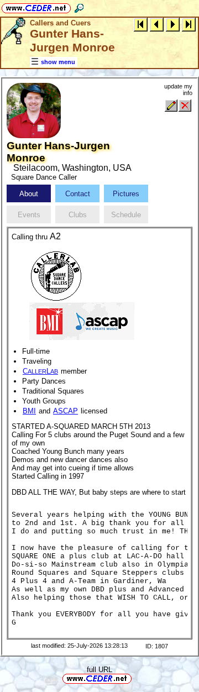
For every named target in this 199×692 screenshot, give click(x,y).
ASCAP (65, 411)
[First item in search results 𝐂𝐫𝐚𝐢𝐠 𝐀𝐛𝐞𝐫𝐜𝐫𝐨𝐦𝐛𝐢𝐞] (141, 24)
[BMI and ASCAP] (81, 320)
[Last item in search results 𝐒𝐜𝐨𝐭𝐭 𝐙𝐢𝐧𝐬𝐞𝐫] (189, 24)
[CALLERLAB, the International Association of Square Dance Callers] (55, 275)
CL (40, 371)
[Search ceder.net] (79, 6)
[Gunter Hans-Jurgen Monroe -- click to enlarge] (34, 136)
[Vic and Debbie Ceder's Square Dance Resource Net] (36, 6)
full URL (99, 669)
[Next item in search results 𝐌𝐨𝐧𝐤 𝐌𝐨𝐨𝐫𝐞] (173, 24)
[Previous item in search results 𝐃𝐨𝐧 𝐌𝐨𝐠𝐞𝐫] (157, 24)
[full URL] (136, 678)
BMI (29, 411)
